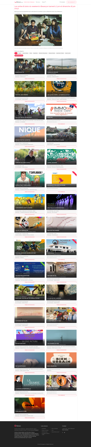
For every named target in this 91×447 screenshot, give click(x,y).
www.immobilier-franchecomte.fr (54, 120)
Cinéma (19, 53)
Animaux (16, 432)
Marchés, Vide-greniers (43, 53)
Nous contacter (55, 428)
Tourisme (30, 437)
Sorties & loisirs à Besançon (29, 2)
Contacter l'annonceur (52, 121)
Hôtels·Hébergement (26, 433)
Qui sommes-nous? (55, 431)
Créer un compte (45, 430)
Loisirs (21, 434)
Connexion (63, 2)
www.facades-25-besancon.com (54, 256)
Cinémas (32, 432)
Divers (31, 53)
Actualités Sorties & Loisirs (45, 434)
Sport (27, 437)
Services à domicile (32, 436)
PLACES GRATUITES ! (19, 55)
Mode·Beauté (25, 434)
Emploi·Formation (17, 433)
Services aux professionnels (19, 437)
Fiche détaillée (61, 123)
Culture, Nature (25, 53)
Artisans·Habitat (21, 432)
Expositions (35, 53)
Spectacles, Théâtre (60, 53)
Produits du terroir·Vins (18, 436)
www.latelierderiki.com (52, 391)
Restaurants (25, 436)
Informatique (16, 434)
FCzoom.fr (36, 430)
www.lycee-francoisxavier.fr (53, 324)
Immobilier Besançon (34, 433)
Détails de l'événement (29, 78)
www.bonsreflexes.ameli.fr (53, 188)
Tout (16, 53)
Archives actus (45, 431)
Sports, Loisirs (67, 53)
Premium (37, 434)
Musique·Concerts (31, 434)
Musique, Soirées (52, 53)
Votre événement (70, 2)
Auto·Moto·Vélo (28, 432)
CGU (52, 430)
